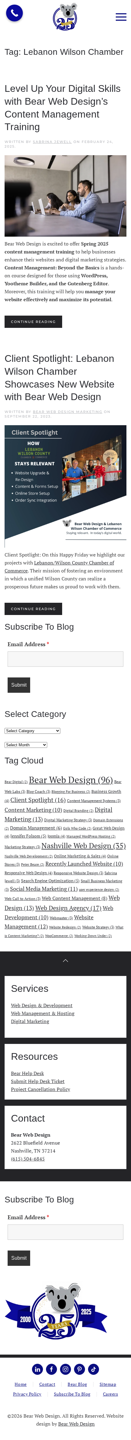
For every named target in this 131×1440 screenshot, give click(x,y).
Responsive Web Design (28, 873)
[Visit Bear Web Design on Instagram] (65, 1369)
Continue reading (33, 322)
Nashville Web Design (83, 845)
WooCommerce (59, 936)
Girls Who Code (77, 828)
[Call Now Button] (14, 13)
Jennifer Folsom (28, 836)
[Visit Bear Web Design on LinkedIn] (37, 1369)
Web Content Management (74, 898)
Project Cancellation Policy (40, 1089)
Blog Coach (38, 791)
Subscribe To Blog (72, 1394)
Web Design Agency (68, 908)
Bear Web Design (71, 780)
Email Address (28, 644)
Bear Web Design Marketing (67, 412)
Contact (47, 1384)
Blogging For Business (70, 791)
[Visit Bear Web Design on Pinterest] (79, 1369)
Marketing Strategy (22, 846)
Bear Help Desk (27, 1073)
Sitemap (108, 1384)
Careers (110, 1394)
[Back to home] (66, 17)
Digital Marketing (30, 1021)
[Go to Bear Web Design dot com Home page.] (56, 1311)
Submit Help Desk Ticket (38, 1081)
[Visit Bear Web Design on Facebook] (51, 1369)
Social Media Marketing (44, 888)
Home (21, 1384)
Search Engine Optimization (50, 880)
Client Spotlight (38, 800)
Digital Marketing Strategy (68, 819)
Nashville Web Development (29, 856)
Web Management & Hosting (42, 1013)
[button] (121, 17)
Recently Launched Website (84, 863)
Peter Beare (32, 864)
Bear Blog (77, 1384)
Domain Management (36, 828)
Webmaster (61, 917)
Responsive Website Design (78, 872)
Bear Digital (16, 782)
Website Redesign (65, 927)
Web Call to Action (23, 898)
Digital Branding (78, 810)
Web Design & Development (42, 1005)
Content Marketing (33, 809)
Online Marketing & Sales (80, 856)
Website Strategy (98, 926)
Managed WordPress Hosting (90, 836)
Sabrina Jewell (52, 142)
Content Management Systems (94, 800)
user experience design (99, 889)
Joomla (56, 836)
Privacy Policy (27, 1394)
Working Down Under (93, 936)
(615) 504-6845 (28, 1158)
